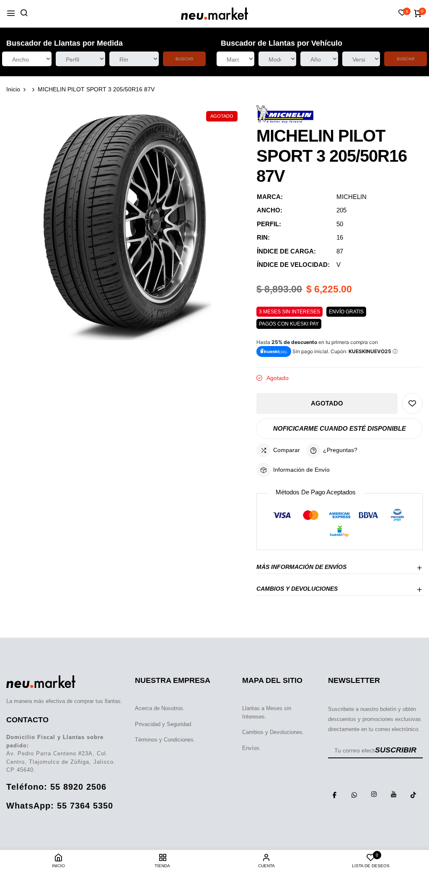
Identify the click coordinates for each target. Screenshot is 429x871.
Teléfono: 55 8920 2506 (56, 786)
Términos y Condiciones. (165, 740)
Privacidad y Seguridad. (164, 724)
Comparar (286, 450)
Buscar (184, 59)
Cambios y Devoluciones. (273, 732)
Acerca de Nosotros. (160, 708)
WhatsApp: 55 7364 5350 (59, 805)
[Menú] (11, 13)
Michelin (351, 196)
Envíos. (251, 748)
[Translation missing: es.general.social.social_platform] (334, 794)
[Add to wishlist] (412, 403)
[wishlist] (402, 13)
